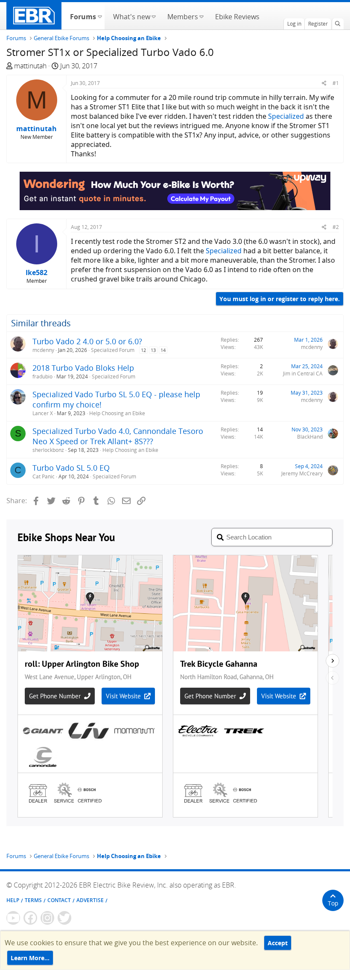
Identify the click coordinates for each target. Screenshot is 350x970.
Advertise (90, 900)
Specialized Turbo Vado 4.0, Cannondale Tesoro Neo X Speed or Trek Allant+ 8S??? (117, 436)
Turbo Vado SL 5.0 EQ (71, 468)
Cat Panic (43, 476)
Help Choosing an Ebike (117, 413)
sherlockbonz (48, 450)
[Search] (338, 23)
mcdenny (43, 350)
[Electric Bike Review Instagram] (47, 918)
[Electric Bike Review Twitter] (64, 918)
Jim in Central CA (303, 373)
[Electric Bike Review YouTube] (13, 918)
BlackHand (310, 436)
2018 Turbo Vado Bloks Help (83, 368)
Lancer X (42, 413)
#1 (335, 83)
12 (143, 350)
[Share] (324, 83)
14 (163, 350)
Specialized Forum (112, 350)
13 (153, 350)
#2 (335, 227)
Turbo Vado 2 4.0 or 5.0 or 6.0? (87, 341)
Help (12, 900)
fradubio (42, 376)
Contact (59, 900)
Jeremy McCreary (302, 473)
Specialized (286, 116)
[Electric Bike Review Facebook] (30, 918)
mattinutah (30, 65)
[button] (100, 15)
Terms (33, 900)
